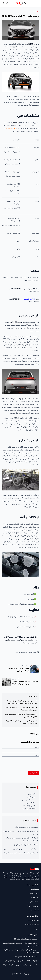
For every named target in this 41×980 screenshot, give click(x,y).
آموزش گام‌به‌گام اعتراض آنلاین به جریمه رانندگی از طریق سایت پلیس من (21, 839)
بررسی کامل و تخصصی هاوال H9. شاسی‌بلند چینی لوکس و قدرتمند (21, 722)
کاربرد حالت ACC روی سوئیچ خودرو (26, 844)
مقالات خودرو (31, 803)
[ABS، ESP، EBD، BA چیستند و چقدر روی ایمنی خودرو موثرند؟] (6, 682)
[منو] (37, 3)
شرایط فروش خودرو (29, 808)
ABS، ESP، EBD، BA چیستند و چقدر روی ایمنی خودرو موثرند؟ (25, 682)
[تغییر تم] (3, 3)
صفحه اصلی (35, 889)
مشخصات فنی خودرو (28, 800)
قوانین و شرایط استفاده (31, 924)
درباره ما (36, 928)
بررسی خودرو (31, 797)
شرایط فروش (35, 910)
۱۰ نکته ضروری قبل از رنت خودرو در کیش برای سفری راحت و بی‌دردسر (20, 832)
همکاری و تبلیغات (33, 920)
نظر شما (37, 755)
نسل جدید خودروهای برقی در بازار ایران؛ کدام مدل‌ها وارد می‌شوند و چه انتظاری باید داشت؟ (21, 702)
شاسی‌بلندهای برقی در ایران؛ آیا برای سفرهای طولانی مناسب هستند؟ (21, 708)
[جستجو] (7, 3)
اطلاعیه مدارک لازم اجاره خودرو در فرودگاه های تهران (17, 669)
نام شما (37, 747)
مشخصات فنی (34, 901)
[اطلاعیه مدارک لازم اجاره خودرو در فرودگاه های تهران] (34, 669)
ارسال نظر (33, 773)
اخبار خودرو (32, 794)
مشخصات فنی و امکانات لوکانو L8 (26, 827)
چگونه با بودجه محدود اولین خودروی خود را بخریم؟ (21, 849)
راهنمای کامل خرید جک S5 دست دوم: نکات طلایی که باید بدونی (21, 715)
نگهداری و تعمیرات (29, 805)
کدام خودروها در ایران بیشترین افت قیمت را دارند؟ (21, 853)
